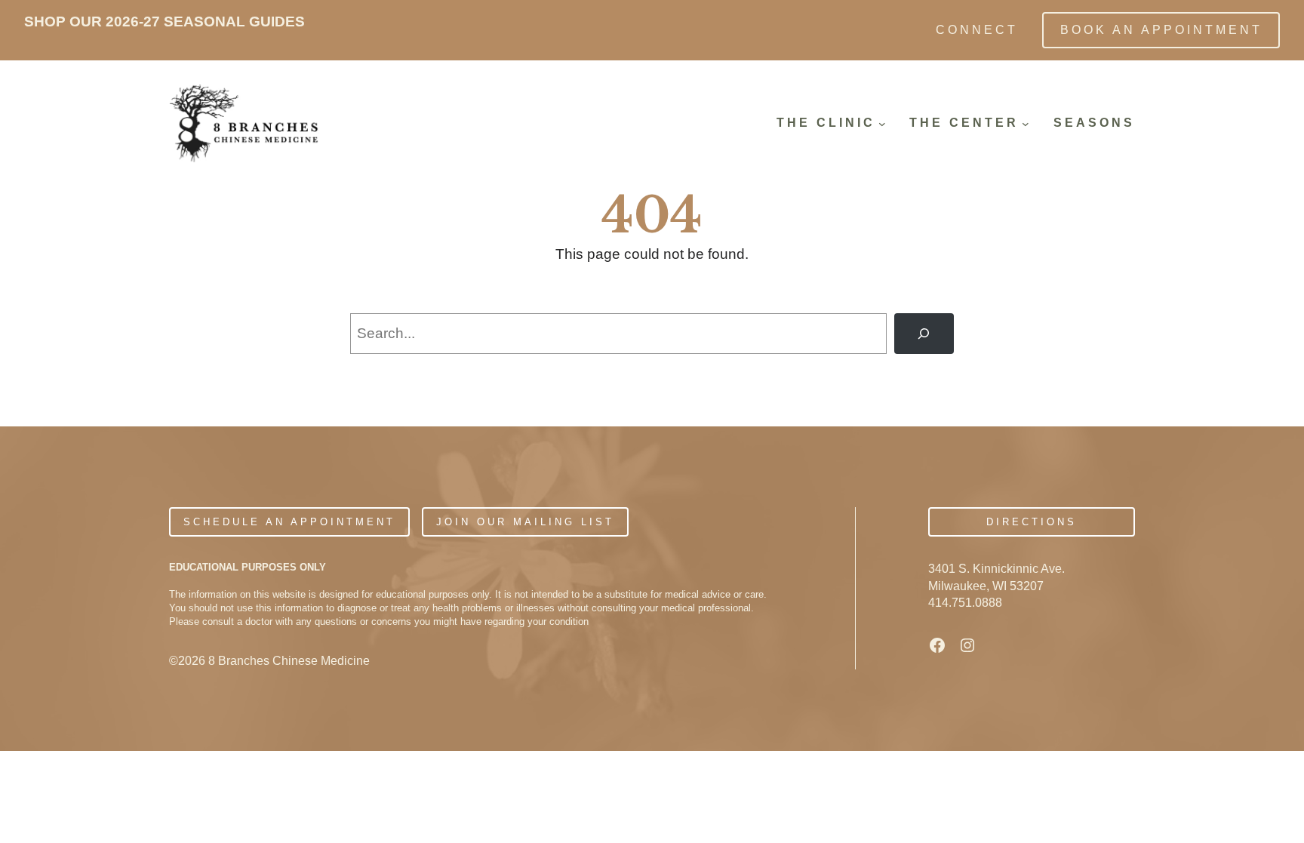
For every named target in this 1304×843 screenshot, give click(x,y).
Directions (1031, 522)
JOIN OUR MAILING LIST (525, 522)
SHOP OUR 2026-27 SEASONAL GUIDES (164, 21)
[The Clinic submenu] (882, 124)
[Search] (924, 333)
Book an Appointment (1161, 29)
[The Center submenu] (1025, 124)
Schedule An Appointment (289, 522)
